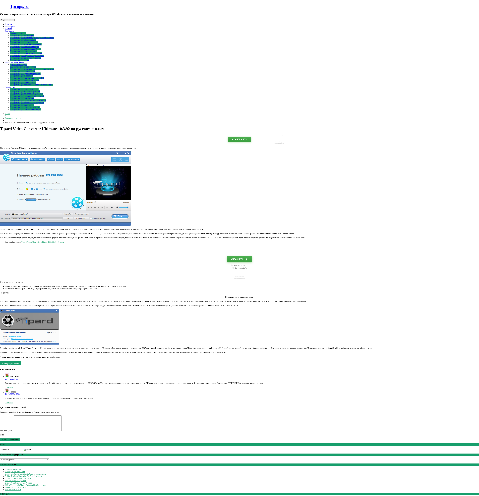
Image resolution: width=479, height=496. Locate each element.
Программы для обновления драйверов (26, 94)
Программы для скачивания (22, 98)
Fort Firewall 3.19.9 (13, 490)
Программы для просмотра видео (24, 42)
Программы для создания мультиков (25, 58)
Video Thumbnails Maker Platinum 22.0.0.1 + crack (25, 485)
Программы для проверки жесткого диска (28, 100)
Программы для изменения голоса (24, 80)
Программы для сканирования (23, 82)
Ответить (9, 387)
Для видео (9, 31)
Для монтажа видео (18, 65)
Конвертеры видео (18, 33)
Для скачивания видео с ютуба (23, 67)
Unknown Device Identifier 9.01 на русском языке (25, 474)
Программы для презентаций (22, 71)
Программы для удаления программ (25, 73)
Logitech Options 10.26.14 (15, 487)
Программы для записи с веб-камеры (26, 44)
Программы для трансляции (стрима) (26, 53)
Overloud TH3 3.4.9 (13, 469)
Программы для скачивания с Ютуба (25, 49)
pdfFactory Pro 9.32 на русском (18, 478)
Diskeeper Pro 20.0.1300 (15, 472)
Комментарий (6, 430)
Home (7, 114)
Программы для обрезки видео (23, 40)
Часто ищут (10, 87)
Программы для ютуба (19, 60)
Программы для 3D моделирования (25, 91)
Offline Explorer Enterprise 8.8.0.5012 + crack (23, 476)
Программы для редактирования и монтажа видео (31, 85)
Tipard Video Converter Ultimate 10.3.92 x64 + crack (42, 242)
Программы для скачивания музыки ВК (27, 78)
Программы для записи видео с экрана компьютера (32, 38)
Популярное (10, 26)
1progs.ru (19, 6)
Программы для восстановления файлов (27, 103)
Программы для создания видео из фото (27, 56)
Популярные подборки (14, 62)
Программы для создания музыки (24, 89)
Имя (2, 435)
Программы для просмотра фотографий (27, 96)
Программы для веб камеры (22, 35)
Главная (8, 24)
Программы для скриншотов (22, 105)
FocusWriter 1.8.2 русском (15, 481)
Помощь (8, 29)
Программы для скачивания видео (24, 47)
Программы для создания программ (25, 107)
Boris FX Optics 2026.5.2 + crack (18, 483)
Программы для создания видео (23, 51)
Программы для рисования (21, 76)
